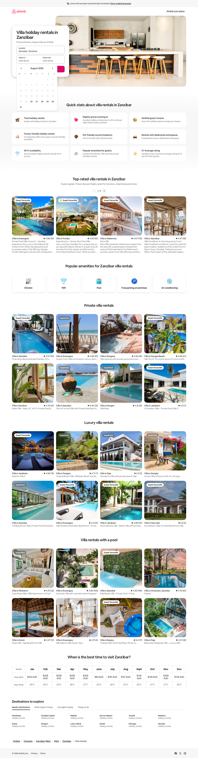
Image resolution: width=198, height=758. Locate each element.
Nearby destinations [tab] (21, 707)
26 (31, 101)
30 (53, 101)
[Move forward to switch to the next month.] (52, 68)
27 (37, 101)
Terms (43, 753)
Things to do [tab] (83, 707)
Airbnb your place (176, 11)
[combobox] (40, 51)
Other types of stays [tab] (43, 707)
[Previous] (94, 191)
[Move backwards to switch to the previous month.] (21, 68)
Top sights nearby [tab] (65, 707)
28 (42, 101)
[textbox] (28, 60)
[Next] (104, 191)
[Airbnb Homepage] (19, 11)
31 (21, 107)
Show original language (120, 3)
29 (47, 101)
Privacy (34, 753)
